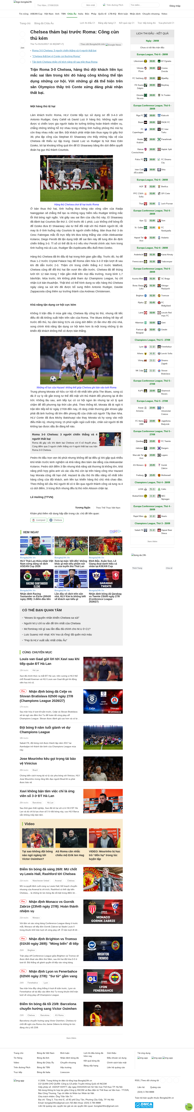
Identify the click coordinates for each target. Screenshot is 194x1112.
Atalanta (165, 238)
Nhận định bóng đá (69, 1058)
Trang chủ (18, 1053)
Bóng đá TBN (43, 1067)
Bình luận (123, 14)
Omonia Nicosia (140, 97)
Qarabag (139, 441)
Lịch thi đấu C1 (87, 23)
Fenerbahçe (166, 347)
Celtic (163, 489)
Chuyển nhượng (151, 14)
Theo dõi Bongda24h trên (93, 44)
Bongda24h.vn (167, 1098)
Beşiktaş (165, 85)
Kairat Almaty (167, 254)
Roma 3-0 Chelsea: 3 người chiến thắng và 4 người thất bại (64, 50)
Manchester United (41, 881)
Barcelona (37, 803)
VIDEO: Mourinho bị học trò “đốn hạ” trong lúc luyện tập (104, 855)
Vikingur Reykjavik (165, 287)
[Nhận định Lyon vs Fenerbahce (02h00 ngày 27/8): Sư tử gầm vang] (103, 981)
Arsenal (58, 881)
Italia (80, 14)
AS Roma (59, 1015)
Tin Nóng (18, 1058)
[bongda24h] (16, 14)
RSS (137, 1080)
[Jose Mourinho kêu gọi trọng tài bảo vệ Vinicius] (103, 768)
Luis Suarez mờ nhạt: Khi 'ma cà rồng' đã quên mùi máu (58, 634)
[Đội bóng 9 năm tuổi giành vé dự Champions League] (103, 737)
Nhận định (135, 14)
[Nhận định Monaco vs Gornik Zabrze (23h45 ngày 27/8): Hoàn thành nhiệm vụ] (103, 912)
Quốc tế (102, 14)
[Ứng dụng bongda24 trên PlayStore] (157, 1058)
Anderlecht (138, 254)
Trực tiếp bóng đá (146, 23)
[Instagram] (169, 1080)
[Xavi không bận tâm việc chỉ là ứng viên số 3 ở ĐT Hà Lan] (103, 801)
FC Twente (166, 441)
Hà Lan (36, 670)
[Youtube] (176, 1080)
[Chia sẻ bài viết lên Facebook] (22, 34)
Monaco (36, 918)
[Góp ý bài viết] (22, 54)
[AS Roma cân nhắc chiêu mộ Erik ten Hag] (71, 838)
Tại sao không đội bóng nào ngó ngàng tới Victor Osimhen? (37, 855)
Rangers (165, 448)
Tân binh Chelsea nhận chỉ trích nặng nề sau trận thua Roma (64, 62)
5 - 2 (152, 530)
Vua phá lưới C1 (166, 23)
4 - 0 (152, 353)
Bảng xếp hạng (91, 1065)
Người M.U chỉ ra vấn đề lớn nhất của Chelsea (52, 623)
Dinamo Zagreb (164, 362)
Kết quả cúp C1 (126, 23)
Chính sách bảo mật (116, 1062)
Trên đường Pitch (115, 5)
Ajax (141, 220)
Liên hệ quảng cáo (116, 1067)
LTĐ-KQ (112, 14)
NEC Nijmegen (165, 497)
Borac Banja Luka (138, 287)
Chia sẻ (169, 568)
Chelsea (58, 520)
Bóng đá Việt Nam (45, 1053)
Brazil (35, 770)
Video (164, 14)
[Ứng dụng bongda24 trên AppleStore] (167, 1058)
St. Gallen (139, 227)
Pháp (93, 14)
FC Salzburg (137, 78)
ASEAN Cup (36, 14)
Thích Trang (137, 568)
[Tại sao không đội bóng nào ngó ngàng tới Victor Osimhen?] (38, 838)
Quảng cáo (155, 1087)
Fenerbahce (33, 983)
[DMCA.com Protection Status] (144, 1107)
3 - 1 (152, 360)
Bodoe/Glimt (137, 496)
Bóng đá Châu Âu (45, 1062)
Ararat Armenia (139, 409)
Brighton (31, 950)
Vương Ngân (82, 507)
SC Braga (165, 279)
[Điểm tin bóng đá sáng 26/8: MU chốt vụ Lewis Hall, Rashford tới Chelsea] (103, 879)
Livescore (65, 1072)
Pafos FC (139, 159)
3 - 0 (152, 496)
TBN (63, 14)
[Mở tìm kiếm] (158, 5)
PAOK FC (165, 122)
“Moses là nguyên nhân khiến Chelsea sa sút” (51, 617)
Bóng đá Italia (43, 1072)
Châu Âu (71, 14)
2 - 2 (152, 516)
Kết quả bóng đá (92, 1061)
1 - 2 (152, 347)
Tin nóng (23, 14)
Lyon (46, 983)
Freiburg (139, 475)
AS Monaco (138, 465)
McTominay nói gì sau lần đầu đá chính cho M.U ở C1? (57, 628)
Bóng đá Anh (43, 1058)
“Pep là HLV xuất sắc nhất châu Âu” (45, 640)
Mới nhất (90, 5)
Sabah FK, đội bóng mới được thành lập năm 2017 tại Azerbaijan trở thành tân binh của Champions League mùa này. (48, 746)
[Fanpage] (162, 1080)
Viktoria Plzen (140, 69)
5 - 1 (152, 489)
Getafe (164, 329)
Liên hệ (141, 1087)
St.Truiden (165, 95)
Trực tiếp (18, 1072)
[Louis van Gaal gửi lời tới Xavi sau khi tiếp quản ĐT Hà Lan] (103, 669)
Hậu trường (65, 1067)
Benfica (164, 186)
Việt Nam (48, 14)
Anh (57, 14)
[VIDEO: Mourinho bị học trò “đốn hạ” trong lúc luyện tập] (104, 838)
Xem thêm (71, 1038)
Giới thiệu (111, 1053)
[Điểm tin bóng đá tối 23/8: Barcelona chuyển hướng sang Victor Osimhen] (103, 1014)
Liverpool (40, 520)
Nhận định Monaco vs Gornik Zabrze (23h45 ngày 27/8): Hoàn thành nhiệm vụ (49, 906)
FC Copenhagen (137, 131)
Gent (163, 323)
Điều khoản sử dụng (116, 1058)
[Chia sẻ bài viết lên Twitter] (22, 41)
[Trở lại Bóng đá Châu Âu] (22, 61)
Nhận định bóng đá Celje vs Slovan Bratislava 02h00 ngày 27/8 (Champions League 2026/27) (46, 696)
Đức (87, 14)
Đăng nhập (175, 6)
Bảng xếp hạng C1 (107, 23)
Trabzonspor (166, 261)
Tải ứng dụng (143, 1053)
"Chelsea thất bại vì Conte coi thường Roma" (56, 56)
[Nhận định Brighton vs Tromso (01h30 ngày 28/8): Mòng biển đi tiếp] (103, 949)
